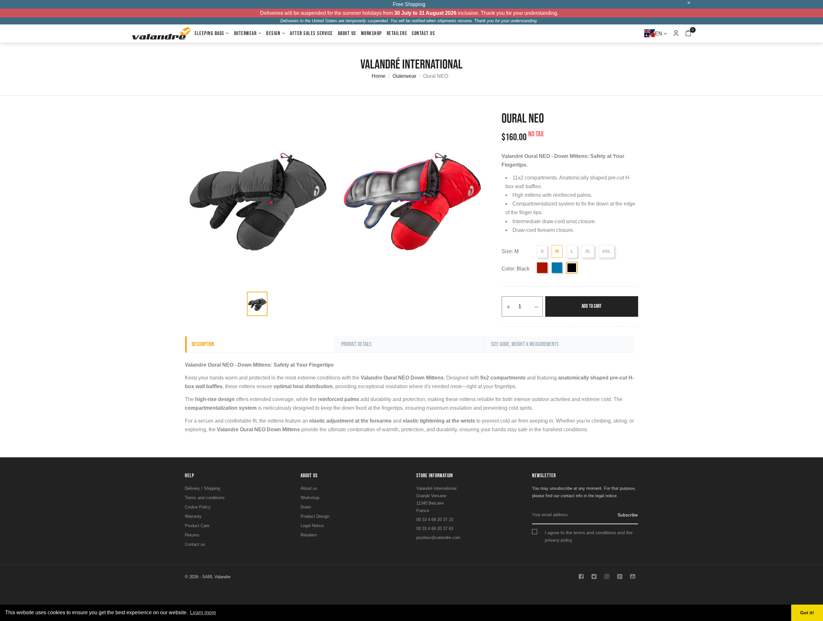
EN (659, 33)
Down (306, 507)
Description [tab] (203, 344)
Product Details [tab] (356, 344)
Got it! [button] (807, 612)
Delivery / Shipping (202, 488)
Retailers (309, 535)
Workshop (310, 497)
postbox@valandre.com (438, 537)
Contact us (195, 544)
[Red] (542, 267)
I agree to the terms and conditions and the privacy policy (589, 536)
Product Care (197, 525)
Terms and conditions (205, 497)
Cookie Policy (198, 507)
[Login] (676, 33)
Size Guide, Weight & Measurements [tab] (525, 344)
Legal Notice (312, 525)
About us (309, 488)
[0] (688, 34)
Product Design (315, 516)
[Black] (571, 267)
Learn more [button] (203, 612)
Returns (192, 535)
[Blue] (557, 267)
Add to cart (591, 306)
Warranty (193, 516)
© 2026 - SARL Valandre (208, 576)
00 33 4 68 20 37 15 (434, 519)
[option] (257, 304)
